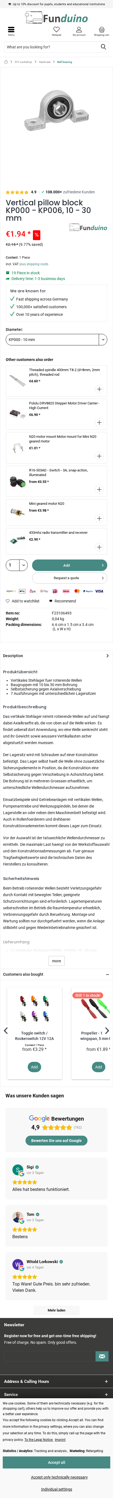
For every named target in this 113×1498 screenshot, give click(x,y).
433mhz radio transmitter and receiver (58, 533)
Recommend (65, 601)
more (56, 961)
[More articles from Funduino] (88, 228)
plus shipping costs (33, 264)
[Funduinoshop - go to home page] (56, 17)
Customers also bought (23, 974)
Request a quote (66, 578)
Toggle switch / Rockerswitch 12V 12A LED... (34, 1036)
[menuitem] (102, 31)
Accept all (56, 1462)
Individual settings (56, 1489)
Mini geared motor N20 (46, 504)
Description (13, 656)
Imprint (60, 1440)
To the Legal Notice (38, 1440)
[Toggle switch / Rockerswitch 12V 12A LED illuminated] (34, 1009)
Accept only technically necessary (59, 1477)
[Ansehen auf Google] (17, 1169)
